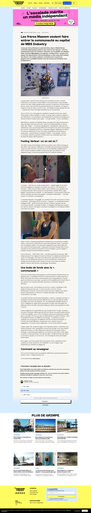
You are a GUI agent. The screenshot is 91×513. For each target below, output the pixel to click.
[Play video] (45, 169)
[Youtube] (24, 493)
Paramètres (77, 510)
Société (37, 468)
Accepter (85, 510)
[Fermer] (89, 511)
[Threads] (18, 493)
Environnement (17, 434)
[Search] (52, 3)
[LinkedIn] (22, 493)
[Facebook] (20, 493)
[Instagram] (16, 493)
